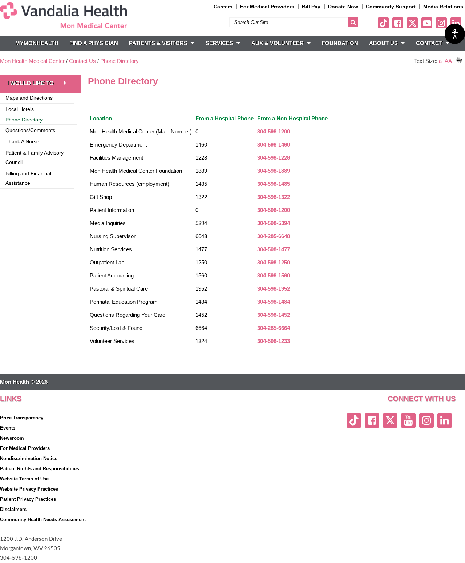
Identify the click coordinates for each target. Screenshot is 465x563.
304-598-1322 (273, 197)
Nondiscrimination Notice (28, 458)
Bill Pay (311, 6)
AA (448, 61)
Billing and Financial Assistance (28, 178)
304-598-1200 (273, 131)
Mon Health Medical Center (32, 61)
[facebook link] (397, 22)
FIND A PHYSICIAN (93, 43)
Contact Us (82, 61)
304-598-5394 (273, 223)
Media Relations (443, 6)
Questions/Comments (30, 130)
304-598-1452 (273, 315)
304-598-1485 (273, 184)
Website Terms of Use (24, 479)
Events (7, 428)
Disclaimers (13, 509)
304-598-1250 (273, 262)
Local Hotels (19, 109)
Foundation (340, 43)
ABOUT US (383, 43)
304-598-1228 (273, 158)
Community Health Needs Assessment (43, 519)
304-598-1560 (273, 275)
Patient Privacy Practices (28, 499)
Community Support (391, 6)
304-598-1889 (273, 171)
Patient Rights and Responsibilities (39, 468)
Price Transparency (21, 417)
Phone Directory (119, 61)
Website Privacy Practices (29, 489)
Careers (223, 6)
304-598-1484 (273, 302)
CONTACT (429, 43)
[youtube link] (426, 22)
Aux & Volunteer (277, 43)
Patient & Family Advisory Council (34, 157)
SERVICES (219, 43)
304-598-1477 (273, 249)
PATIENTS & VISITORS (158, 43)
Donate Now (343, 6)
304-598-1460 (273, 144)
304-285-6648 (273, 236)
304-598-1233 (273, 341)
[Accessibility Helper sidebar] (455, 34)
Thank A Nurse (22, 141)
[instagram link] (441, 22)
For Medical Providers (267, 6)
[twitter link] (412, 22)
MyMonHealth (36, 43)
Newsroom (12, 438)
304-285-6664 (273, 328)
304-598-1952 (273, 289)
